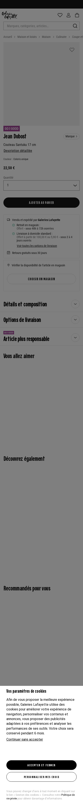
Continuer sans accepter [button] (24, 739)
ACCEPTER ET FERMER (41, 765)
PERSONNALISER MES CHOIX (41, 777)
